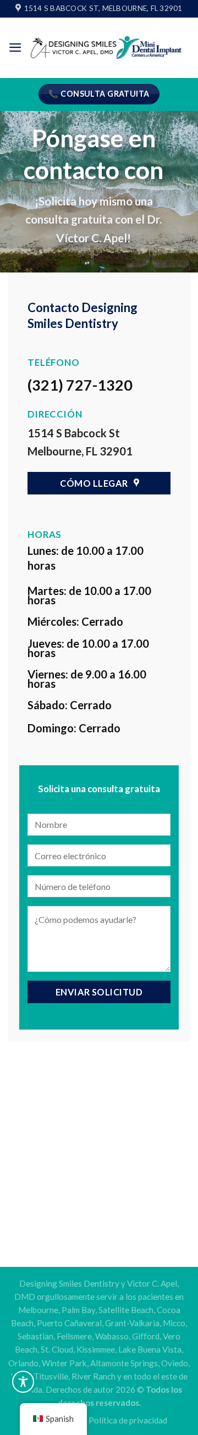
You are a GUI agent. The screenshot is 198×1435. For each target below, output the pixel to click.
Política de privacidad (128, 1420)
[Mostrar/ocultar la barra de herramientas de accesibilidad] (23, 1382)
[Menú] (15, 48)
